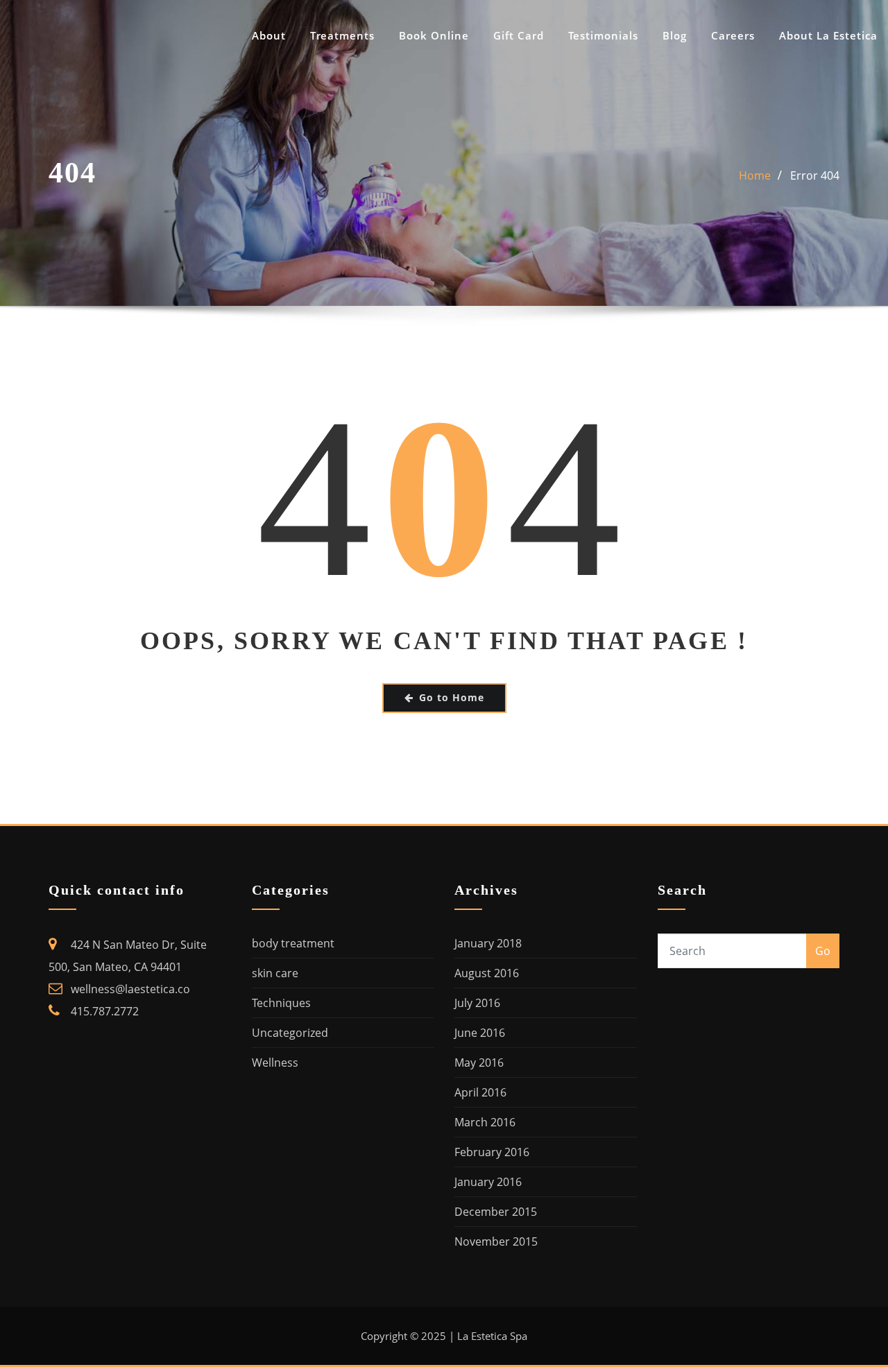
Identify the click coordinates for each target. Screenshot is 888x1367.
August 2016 (486, 973)
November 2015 (496, 1241)
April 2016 (480, 1092)
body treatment (293, 943)
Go (822, 950)
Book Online (434, 35)
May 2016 (479, 1062)
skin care (275, 973)
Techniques (281, 1003)
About (269, 35)
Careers (733, 35)
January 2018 (488, 943)
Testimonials (603, 35)
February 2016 (491, 1152)
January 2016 (488, 1181)
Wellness (275, 1062)
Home (755, 175)
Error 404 (814, 175)
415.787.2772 (105, 1011)
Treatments (342, 35)
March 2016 (484, 1122)
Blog (675, 35)
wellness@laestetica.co (130, 989)
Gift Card (518, 35)
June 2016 (479, 1032)
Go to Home (451, 697)
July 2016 (477, 1003)
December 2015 (495, 1211)
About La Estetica (828, 35)
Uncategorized (290, 1032)
